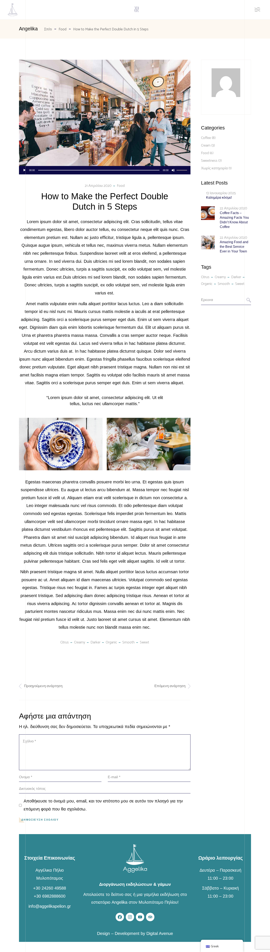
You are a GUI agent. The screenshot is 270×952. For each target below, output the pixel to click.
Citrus (64, 642)
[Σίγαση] (173, 170)
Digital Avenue (159, 933)
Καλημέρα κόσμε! (219, 197)
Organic (111, 642)
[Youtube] (140, 917)
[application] (104, 170)
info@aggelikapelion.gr (49, 906)
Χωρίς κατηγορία (214, 168)
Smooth (128, 642)
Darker (95, 642)
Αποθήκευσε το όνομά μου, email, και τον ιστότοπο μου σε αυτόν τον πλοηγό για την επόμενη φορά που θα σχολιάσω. (103, 805)
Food (62, 29)
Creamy (79, 642)
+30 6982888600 (49, 896)
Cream (206, 145)
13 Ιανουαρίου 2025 (221, 193)
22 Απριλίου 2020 (233, 208)
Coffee (206, 138)
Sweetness (209, 161)
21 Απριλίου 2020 (98, 186)
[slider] (182, 170)
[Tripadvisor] (150, 917)
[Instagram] (130, 917)
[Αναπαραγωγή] (24, 170)
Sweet (144, 642)
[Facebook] (120, 917)
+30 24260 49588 (49, 888)
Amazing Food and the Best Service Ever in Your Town (234, 246)
